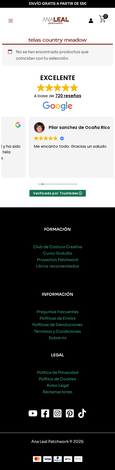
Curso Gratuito (57, 253)
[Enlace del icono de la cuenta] (91, 20)
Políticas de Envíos (58, 318)
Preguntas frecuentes (58, 311)
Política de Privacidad (57, 372)
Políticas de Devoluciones (57, 324)
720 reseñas (68, 96)
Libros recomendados (57, 266)
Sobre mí (57, 337)
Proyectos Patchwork (57, 259)
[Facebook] (45, 413)
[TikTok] (82, 413)
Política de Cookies (57, 379)
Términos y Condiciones (57, 331)
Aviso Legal (58, 385)
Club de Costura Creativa (57, 246)
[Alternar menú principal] (10, 20)
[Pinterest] (69, 413)
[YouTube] (32, 413)
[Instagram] (57, 413)
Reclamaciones (57, 391)
